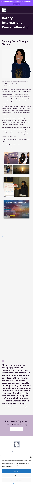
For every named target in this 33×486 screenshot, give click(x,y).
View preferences (16, 480)
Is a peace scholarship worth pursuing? (11, 144)
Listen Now (16, 4)
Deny (16, 475)
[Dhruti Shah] (4, 10)
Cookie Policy (15, 483)
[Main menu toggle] (29, 9)
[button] (30, 457)
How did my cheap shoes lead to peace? (11, 148)
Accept (16, 471)
